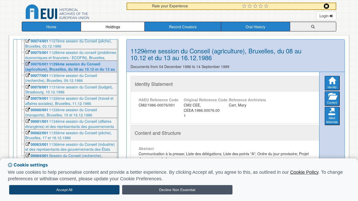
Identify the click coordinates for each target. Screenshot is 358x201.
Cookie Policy (304, 172)
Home (51, 26)
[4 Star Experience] (261, 6)
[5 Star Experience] (267, 6)
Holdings (113, 26)
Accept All (64, 190)
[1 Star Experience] (245, 6)
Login (324, 15)
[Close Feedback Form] (326, 6)
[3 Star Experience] (256, 6)
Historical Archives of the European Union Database (72, 13)
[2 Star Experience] (250, 6)
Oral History (255, 26)
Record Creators (183, 26)
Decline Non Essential (177, 190)
